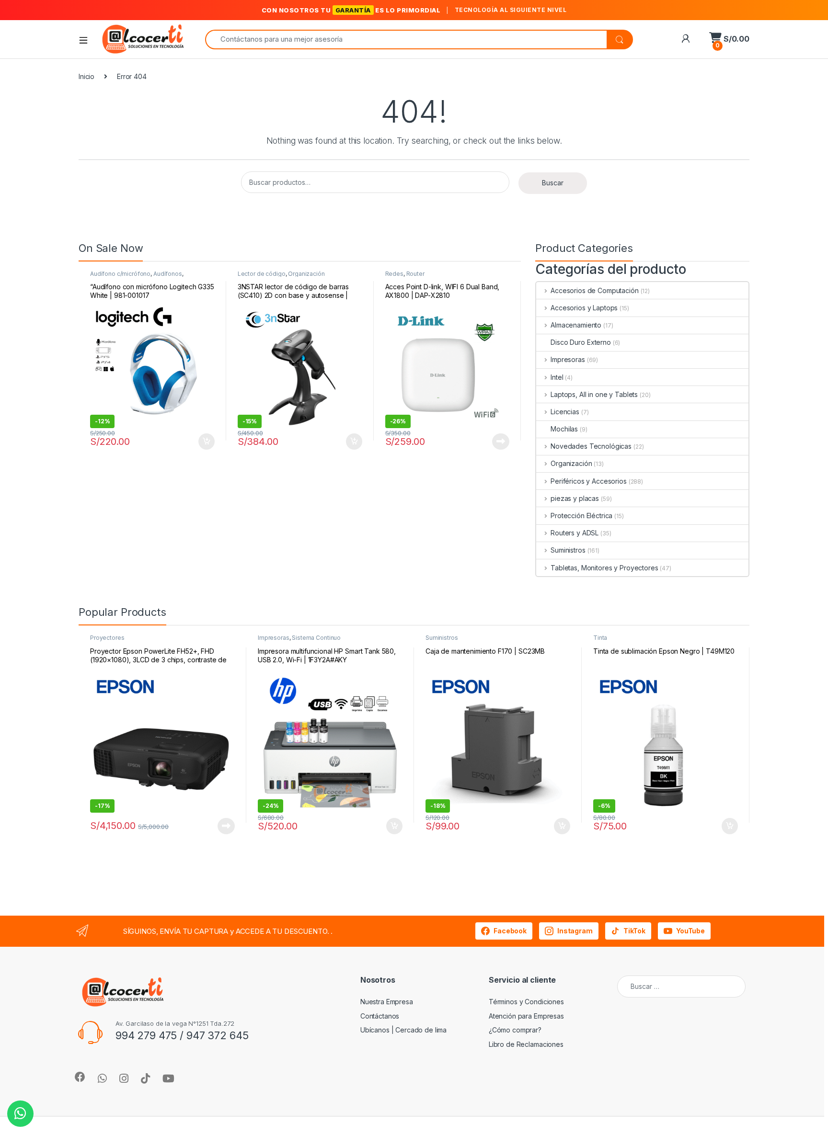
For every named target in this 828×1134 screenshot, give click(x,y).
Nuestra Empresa (386, 1002)
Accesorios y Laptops (584, 308)
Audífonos (167, 273)
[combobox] (406, 39)
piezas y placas (575, 498)
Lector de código (262, 273)
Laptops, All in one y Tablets (594, 394)
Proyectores (107, 637)
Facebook (510, 931)
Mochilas (564, 429)
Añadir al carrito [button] (205, 441)
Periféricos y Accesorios (588, 481)
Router (415, 273)
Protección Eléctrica (581, 515)
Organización (306, 273)
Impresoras (568, 359)
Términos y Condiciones (526, 1002)
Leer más (500, 441)
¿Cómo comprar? (515, 1030)
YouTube (690, 931)
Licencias (565, 412)
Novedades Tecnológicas (591, 446)
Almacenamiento (576, 325)
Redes (394, 273)
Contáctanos (379, 1016)
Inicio (86, 76)
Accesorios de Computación (594, 290)
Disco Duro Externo (580, 342)
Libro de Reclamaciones (526, 1044)
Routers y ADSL (574, 533)
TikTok (634, 931)
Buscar (553, 183)
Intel (557, 377)
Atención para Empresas (526, 1016)
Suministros (568, 550)
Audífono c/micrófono (120, 273)
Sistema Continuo (316, 637)
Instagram (575, 931)
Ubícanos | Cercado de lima (403, 1030)
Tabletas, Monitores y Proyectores (604, 568)
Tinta (600, 637)
